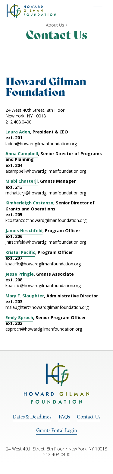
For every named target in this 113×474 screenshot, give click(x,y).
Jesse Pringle (19, 274)
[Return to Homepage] (56, 383)
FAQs (64, 416)
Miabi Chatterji (21, 181)
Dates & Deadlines (32, 416)
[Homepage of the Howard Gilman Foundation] (31, 11)
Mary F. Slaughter (24, 296)
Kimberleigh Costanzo (29, 203)
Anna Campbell (21, 153)
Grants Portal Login (56, 430)
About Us (55, 25)
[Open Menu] (98, 9)
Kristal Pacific (20, 252)
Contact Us (88, 416)
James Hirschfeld (23, 230)
